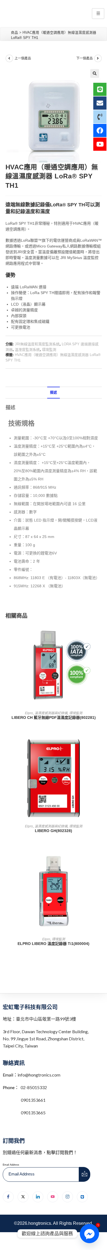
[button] (94, 73)
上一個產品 (23, 58)
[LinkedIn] (37, 1196)
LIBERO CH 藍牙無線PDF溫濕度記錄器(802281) (54, 717)
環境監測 (49, 350)
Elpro (29, 713)
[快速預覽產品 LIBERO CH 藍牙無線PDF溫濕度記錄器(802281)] (99, 633)
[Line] (82, 1196)
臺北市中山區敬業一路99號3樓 (46, 1018)
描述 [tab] (53, 392)
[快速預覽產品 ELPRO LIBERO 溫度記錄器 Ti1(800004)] (99, 859)
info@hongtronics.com (39, 1074)
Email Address (11, 1164)
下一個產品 (84, 58)
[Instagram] (67, 1196)
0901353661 (33, 1100)
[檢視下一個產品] (98, 58)
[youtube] (52, 1196)
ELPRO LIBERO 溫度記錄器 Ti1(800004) (53, 943)
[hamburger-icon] (98, 13)
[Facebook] (8, 1196)
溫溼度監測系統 (27, 350)
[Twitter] (23, 1196)
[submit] (85, 1174)
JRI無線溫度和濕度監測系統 (37, 344)
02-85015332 (34, 1087)
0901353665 (33, 1112)
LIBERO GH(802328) (53, 830)
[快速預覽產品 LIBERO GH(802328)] (99, 746)
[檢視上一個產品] (9, 58)
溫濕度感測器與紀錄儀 (51, 713)
